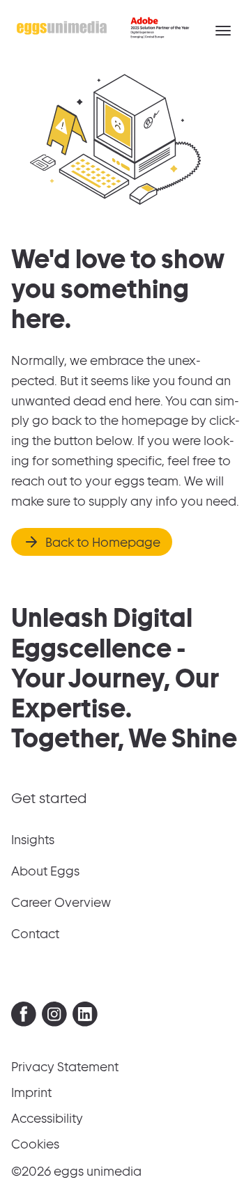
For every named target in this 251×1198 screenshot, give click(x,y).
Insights (32, 839)
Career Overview (61, 902)
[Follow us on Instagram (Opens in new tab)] (54, 1017)
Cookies (35, 1144)
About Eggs (45, 871)
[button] (223, 31)
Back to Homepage (102, 542)
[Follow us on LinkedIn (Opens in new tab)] (85, 1017)
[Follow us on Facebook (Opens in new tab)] (23, 1017)
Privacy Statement (65, 1066)
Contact (35, 933)
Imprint (31, 1092)
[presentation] (23, 1014)
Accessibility (47, 1118)
